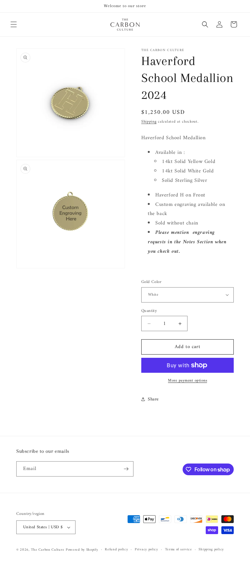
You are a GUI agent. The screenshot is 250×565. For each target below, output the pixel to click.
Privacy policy (146, 550)
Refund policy (116, 550)
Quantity (149, 311)
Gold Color (151, 282)
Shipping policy (211, 550)
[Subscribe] (126, 469)
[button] (14, 24)
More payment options (187, 381)
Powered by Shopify (82, 550)
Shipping (149, 121)
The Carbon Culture (47, 550)
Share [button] (153, 399)
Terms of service (178, 550)
